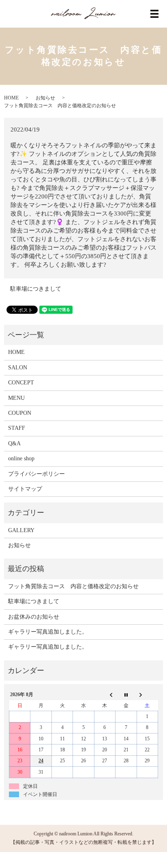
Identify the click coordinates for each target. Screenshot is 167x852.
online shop (21, 458)
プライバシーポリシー (36, 474)
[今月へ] (126, 695)
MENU (16, 398)
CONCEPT (21, 383)
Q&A (14, 443)
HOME (11, 98)
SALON (17, 368)
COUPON (19, 413)
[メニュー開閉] (154, 14)
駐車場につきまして (35, 289)
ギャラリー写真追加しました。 (48, 632)
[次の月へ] (147, 695)
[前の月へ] (104, 695)
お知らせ (45, 98)
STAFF (16, 428)
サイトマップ (25, 489)
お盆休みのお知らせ (33, 617)
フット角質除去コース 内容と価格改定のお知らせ (73, 586)
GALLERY (21, 530)
